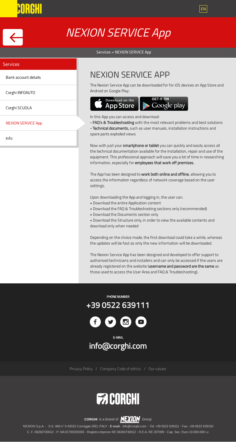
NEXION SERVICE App (24, 123)
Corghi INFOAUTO (20, 92)
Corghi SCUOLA (19, 108)
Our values (157, 369)
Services (103, 52)
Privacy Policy (81, 369)
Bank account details (23, 77)
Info (9, 138)
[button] (203, 9)
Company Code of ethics (120, 369)
